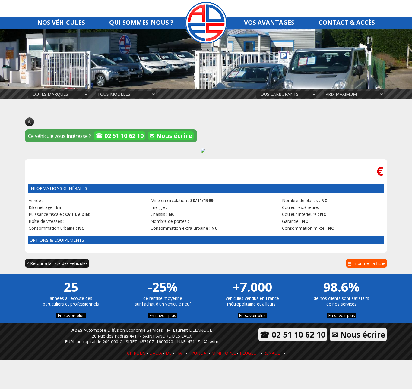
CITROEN (136, 353)
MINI (216, 353)
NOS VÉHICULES (61, 22)
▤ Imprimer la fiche (366, 263)
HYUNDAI (198, 353)
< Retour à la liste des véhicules (57, 263)
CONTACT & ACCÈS (347, 22)
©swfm (211, 341)
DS (169, 353)
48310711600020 (156, 341)
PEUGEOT (249, 353)
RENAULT (273, 353)
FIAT (180, 353)
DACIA (155, 353)
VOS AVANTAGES (269, 22)
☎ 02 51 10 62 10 (119, 136)
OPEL (230, 353)
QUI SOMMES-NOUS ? (141, 22)
